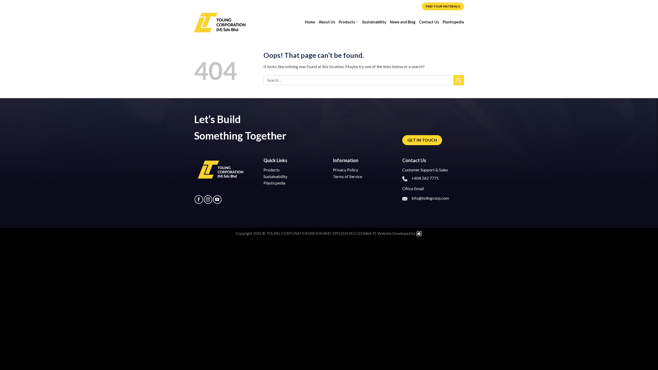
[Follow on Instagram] (208, 199)
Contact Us (429, 22)
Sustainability (374, 22)
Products (347, 22)
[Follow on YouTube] (217, 199)
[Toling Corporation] (219, 22)
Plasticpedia (453, 22)
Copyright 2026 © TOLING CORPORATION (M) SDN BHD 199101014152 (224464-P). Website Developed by (326, 233)
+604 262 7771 (425, 177)
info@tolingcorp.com (430, 198)
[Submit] (459, 80)
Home (310, 22)
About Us (327, 22)
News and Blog (402, 22)
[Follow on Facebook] (199, 199)
